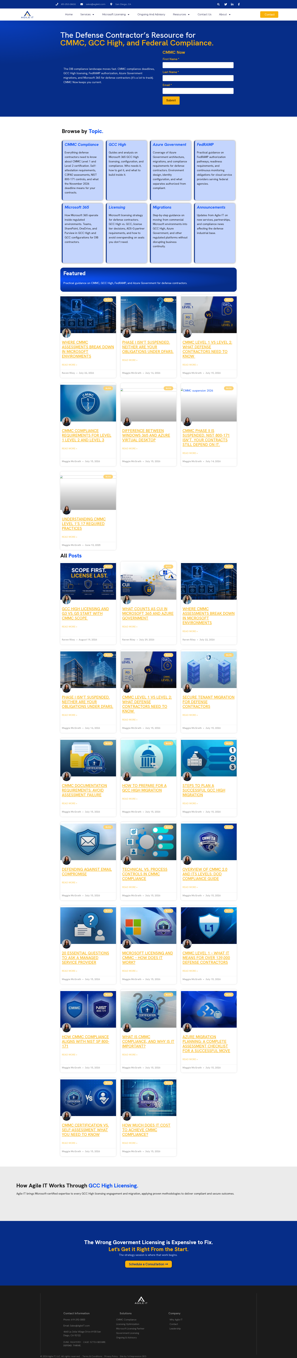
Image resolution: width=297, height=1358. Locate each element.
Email (167, 85)
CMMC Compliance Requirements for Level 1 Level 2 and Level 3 (86, 435)
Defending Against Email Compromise (87, 872)
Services (85, 14)
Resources (179, 14)
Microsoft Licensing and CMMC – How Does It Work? (147, 958)
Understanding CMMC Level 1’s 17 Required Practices (84, 524)
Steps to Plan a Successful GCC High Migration (204, 790)
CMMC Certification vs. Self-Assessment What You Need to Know (85, 1130)
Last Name (171, 72)
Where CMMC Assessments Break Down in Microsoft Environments (88, 349)
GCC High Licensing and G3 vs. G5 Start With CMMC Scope (85, 613)
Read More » (69, 364)
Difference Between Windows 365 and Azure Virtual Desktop (146, 435)
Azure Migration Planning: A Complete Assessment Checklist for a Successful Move (206, 1043)
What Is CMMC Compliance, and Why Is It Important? (148, 1041)
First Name (171, 59)
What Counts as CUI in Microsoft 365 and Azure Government (148, 613)
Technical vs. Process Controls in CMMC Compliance (144, 874)
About (223, 14)
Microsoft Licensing (114, 14)
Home (69, 14)
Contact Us (204, 14)
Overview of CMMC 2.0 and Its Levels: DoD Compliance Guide (205, 874)
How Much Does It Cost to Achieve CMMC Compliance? (146, 1130)
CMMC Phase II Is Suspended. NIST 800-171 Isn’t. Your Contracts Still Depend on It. (206, 437)
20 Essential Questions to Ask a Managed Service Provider (85, 958)
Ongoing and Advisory (151, 14)
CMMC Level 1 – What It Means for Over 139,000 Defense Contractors (206, 958)
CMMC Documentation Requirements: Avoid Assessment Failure (84, 790)
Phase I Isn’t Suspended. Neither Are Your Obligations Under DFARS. (148, 347)
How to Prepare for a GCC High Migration (144, 788)
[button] (218, 4)
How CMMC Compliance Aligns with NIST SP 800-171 (85, 1041)
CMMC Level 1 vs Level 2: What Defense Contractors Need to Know (207, 349)
